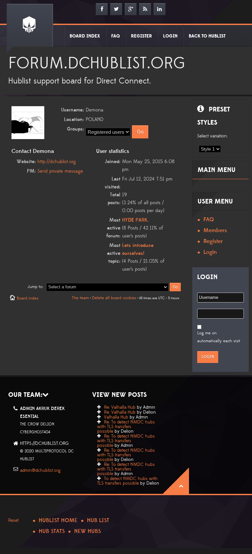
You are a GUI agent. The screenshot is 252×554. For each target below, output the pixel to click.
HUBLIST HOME (58, 520)
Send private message (60, 171)
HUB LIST (98, 520)
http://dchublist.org (56, 161)
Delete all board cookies (114, 298)
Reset (13, 520)
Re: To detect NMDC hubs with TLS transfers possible (126, 426)
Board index (27, 298)
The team (80, 298)
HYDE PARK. (135, 220)
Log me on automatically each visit (218, 337)
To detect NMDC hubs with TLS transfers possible (127, 481)
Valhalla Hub (116, 417)
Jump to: (35, 286)
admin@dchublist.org (40, 470)
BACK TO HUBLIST (207, 36)
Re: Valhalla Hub (120, 407)
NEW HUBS (87, 531)
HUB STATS (52, 531)
